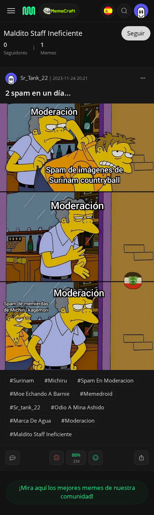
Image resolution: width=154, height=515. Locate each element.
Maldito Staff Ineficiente (42, 434)
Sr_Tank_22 (34, 77)
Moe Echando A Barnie (41, 393)
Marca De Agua (32, 420)
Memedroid (97, 393)
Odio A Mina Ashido (79, 407)
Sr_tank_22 (26, 407)
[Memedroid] (28, 10)
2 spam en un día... (38, 93)
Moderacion (80, 420)
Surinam (23, 380)
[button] (124, 11)
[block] (143, 77)
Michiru (57, 380)
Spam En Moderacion (107, 380)
